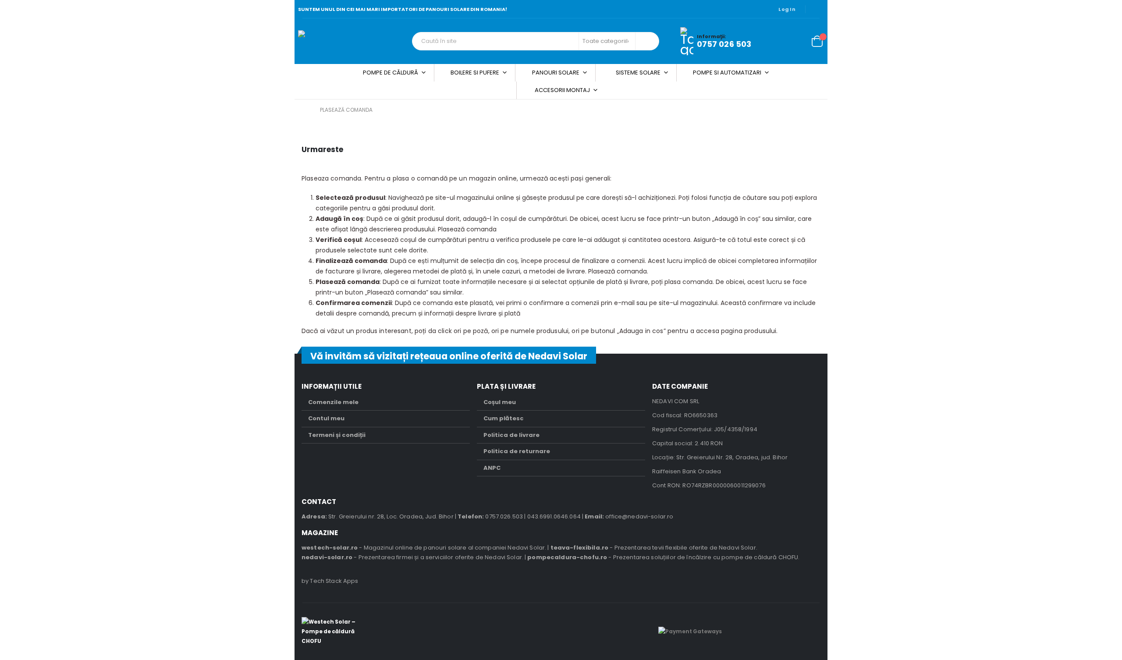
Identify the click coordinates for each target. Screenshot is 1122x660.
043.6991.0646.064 (554, 516)
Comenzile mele (333, 402)
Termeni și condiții (337, 435)
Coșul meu (499, 402)
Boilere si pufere (475, 72)
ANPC (492, 468)
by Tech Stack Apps (330, 581)
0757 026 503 (724, 44)
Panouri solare (555, 72)
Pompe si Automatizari (727, 72)
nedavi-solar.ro (327, 557)
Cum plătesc (503, 418)
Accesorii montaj (562, 90)
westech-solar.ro (330, 547)
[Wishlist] (795, 41)
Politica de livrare (511, 435)
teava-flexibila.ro (579, 547)
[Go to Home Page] (305, 110)
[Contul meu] (775, 41)
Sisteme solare (638, 72)
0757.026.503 (504, 516)
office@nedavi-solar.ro (639, 516)
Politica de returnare (516, 451)
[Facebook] (818, 9)
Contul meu (326, 418)
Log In (786, 9)
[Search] (646, 41)
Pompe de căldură (390, 72)
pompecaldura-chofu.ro (567, 557)
